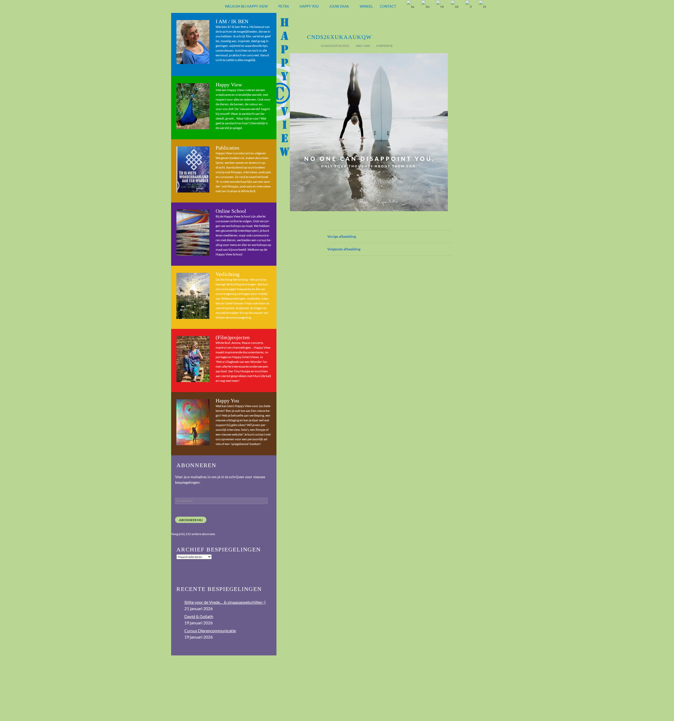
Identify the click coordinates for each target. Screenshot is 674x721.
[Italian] (469, 6)
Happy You (309, 6)
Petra (283, 6)
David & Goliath (198, 616)
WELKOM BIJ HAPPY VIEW (246, 6)
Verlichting (228, 274)
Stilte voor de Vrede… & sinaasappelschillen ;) (225, 602)
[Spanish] (483, 6)
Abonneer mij (190, 520)
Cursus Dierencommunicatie (210, 630)
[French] (440, 6)
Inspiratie (384, 46)
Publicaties (227, 148)
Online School (231, 211)
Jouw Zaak (339, 6)
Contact (388, 6)
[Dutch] (411, 6)
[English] (425, 6)
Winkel (366, 6)
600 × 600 (363, 46)
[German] (455, 6)
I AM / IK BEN (232, 21)
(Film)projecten (233, 337)
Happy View (229, 84)
